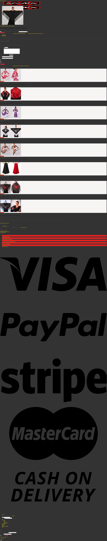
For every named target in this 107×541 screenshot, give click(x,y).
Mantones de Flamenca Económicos (7, 239)
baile (29, 33)
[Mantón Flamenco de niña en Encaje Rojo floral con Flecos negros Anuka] (10, 99)
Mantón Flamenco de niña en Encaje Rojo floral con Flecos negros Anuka (11, 103)
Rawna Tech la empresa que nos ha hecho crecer (9, 241)
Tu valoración (2, 47)
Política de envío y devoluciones (4, 231)
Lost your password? (3, 537)
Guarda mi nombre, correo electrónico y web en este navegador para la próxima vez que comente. (15, 59)
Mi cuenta (3, 523)
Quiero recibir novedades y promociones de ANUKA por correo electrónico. (12, 61)
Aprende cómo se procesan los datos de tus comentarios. (21, 65)
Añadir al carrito (2, 32)
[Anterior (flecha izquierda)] (0, 540)
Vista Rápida (2, 81)
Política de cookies (3, 232)
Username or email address (4, 532)
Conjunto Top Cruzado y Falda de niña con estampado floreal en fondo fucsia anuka (13, 84)
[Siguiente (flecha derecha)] (1, 540)
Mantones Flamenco (16, 33)
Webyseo (13, 515)
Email (1, 58)
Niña (4, 521)
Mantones (5, 522)
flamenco (33, 33)
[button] (2, 538)
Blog (2, 525)
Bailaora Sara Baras (5, 246)
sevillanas (41, 33)
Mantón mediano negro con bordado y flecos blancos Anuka (9, 140)
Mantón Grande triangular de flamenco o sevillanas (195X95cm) (10, 196)
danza (31, 33)
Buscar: (3, 518)
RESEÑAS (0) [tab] (4, 35)
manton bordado (37, 33)
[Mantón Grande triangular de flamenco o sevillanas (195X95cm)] (10, 211)
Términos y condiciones (3, 230)
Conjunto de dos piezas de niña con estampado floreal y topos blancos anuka (12, 121)
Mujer (4, 520)
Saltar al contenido (3, 0)
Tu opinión (2, 53)
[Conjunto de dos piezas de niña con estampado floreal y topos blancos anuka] (10, 118)
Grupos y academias (5, 526)
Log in (6, 535)
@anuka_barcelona (23, 227)
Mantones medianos (22, 33)
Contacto (3, 524)
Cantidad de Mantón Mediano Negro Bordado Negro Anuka (10, 31)
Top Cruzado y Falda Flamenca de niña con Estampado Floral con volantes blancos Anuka (14, 159)
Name (1, 56)
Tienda (3, 514)
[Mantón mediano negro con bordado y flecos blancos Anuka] (10, 136)
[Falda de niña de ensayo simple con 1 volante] (10, 174)
